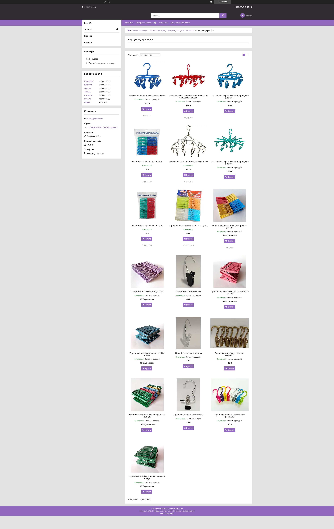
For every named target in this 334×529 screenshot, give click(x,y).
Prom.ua (179, 508)
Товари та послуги (145, 22)
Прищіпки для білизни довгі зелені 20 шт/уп (147, 477)
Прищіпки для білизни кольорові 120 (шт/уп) (147, 416)
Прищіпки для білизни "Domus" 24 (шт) (188, 225)
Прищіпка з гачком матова (188, 353)
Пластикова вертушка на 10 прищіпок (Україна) (230, 97)
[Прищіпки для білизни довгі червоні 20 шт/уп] (229, 271)
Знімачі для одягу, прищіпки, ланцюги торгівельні (172, 31)
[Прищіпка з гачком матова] (188, 333)
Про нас (88, 35)
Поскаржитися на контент (163, 511)
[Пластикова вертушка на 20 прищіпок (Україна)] (229, 141)
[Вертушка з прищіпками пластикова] (147, 75)
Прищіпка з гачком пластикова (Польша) (229, 416)
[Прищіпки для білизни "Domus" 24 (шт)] (188, 205)
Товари (87, 29)
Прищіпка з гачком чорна (188, 291)
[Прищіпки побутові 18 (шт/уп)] (147, 205)
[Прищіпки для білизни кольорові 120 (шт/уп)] (147, 394)
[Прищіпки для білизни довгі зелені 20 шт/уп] (147, 456)
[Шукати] (222, 15)
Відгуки (88, 42)
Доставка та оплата (180, 22)
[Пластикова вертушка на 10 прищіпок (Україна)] (229, 75)
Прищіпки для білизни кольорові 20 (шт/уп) (229, 226)
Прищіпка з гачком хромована (189, 415)
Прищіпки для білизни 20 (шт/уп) (147, 291)
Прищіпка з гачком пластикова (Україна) (229, 354)
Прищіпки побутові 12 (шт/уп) (147, 161)
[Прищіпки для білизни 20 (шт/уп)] (147, 271)
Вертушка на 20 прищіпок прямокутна (188, 161)
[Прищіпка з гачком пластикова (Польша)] (229, 394)
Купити (148, 109)
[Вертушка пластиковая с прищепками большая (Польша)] (188, 75)
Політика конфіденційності (184, 511)
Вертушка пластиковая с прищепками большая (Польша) (188, 97)
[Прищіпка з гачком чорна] (188, 271)
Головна (129, 22)
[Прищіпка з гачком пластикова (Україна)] (229, 333)
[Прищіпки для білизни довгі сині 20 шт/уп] (147, 333)
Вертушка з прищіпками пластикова (147, 96)
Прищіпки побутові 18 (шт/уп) (147, 225)
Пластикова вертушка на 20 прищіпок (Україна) (230, 162)
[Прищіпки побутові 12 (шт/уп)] (147, 141)
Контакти (163, 22)
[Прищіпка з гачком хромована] (188, 394)
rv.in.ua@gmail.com (95, 119)
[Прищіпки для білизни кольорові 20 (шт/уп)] (229, 205)
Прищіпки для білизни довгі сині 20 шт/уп (147, 354)
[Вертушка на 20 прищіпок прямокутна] (188, 141)
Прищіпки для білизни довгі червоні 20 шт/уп (230, 292)
